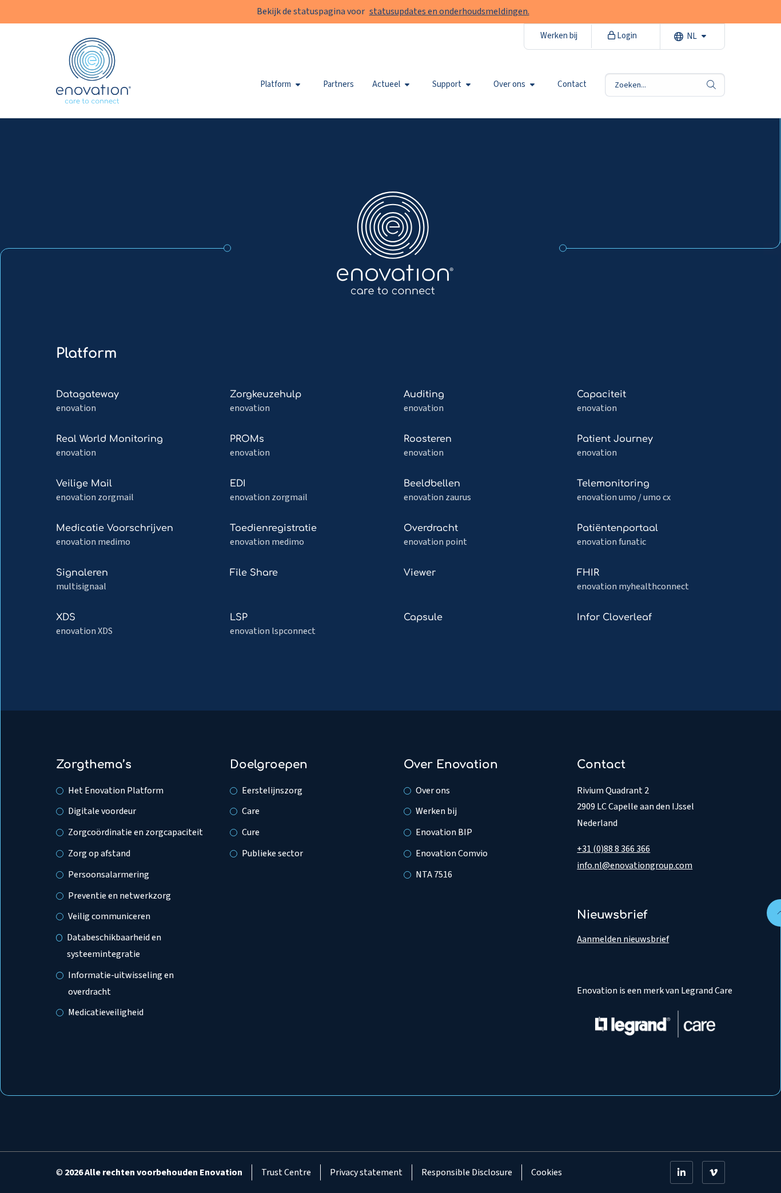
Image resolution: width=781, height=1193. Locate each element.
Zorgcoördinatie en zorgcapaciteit (135, 832)
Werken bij (558, 36)
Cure (251, 832)
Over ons (509, 84)
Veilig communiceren (109, 916)
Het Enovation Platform (116, 790)
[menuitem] (282, 84)
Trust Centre (286, 1172)
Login (626, 36)
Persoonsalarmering (108, 874)
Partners (338, 84)
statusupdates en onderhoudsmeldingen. (449, 11)
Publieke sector (272, 853)
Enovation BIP (444, 832)
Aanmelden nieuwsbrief (623, 939)
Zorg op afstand (99, 853)
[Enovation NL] (395, 242)
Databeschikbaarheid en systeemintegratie (114, 945)
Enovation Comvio (452, 853)
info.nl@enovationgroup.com (634, 865)
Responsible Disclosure (466, 1172)
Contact (572, 84)
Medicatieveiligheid (106, 1012)
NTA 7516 (434, 874)
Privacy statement (366, 1172)
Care (251, 811)
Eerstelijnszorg (272, 790)
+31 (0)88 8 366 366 (613, 849)
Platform (275, 84)
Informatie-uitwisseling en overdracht (121, 983)
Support (446, 84)
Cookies (546, 1172)
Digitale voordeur (102, 811)
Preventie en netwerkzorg (119, 895)
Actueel (386, 84)
